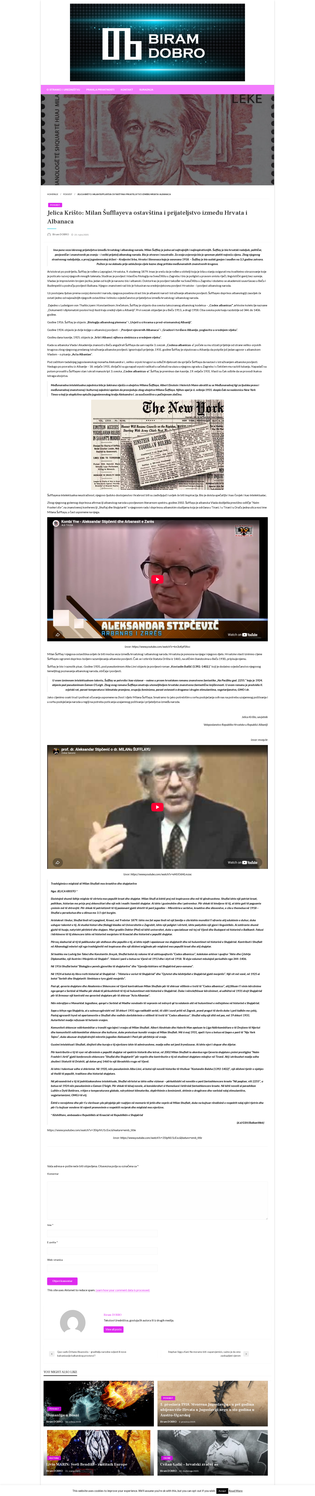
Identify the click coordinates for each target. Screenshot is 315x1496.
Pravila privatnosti (100, 89)
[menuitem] (63, 89)
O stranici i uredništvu (63, 89)
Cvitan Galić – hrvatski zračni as (189, 1464)
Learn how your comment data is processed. (123, 1290)
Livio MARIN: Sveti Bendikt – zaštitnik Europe (86, 1464)
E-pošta (52, 1242)
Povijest (67, 194)
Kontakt (127, 89)
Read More (236, 1490)
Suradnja (146, 89)
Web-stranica (55, 1259)
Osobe (166, 1458)
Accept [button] (222, 1490)
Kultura (54, 1458)
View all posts (114, 1329)
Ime (50, 1224)
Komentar (53, 1173)
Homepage (52, 194)
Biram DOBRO (60, 234)
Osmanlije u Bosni (62, 1415)
